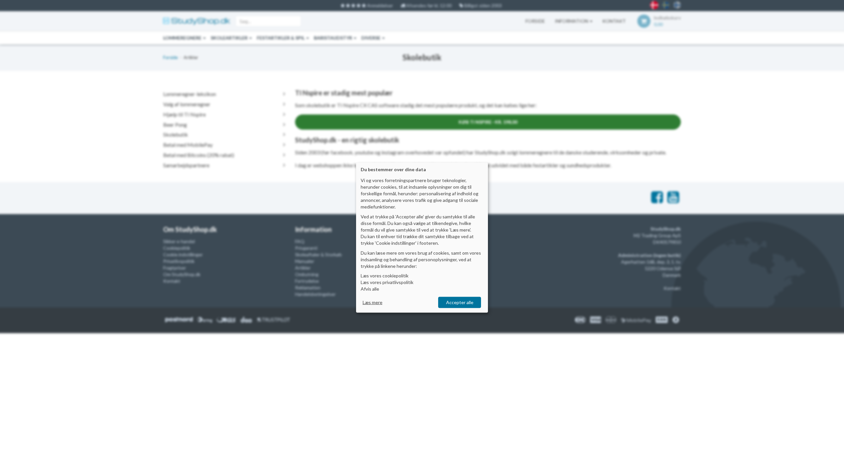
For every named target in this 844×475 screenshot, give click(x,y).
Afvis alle (370, 289)
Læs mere (372, 302)
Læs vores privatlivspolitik (387, 282)
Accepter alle (459, 302)
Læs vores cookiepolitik (384, 275)
